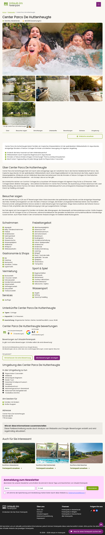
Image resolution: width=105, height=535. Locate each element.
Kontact (40, 512)
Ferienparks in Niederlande (71, 510)
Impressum (41, 518)
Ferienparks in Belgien (69, 512)
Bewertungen (67, 130)
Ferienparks (11, 12)
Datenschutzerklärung (76, 493)
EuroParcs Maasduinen (10, 465)
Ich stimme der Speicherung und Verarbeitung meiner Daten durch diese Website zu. (46, 493)
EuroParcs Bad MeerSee (78, 465)
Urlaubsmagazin (42, 514)
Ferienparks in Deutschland (71, 514)
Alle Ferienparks (67, 516)
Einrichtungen (38, 130)
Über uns (40, 510)
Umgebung (95, 130)
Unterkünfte (53, 130)
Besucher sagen (21, 130)
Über (7, 130)
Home (4, 12)
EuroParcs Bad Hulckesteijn (45, 465)
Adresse (82, 130)
